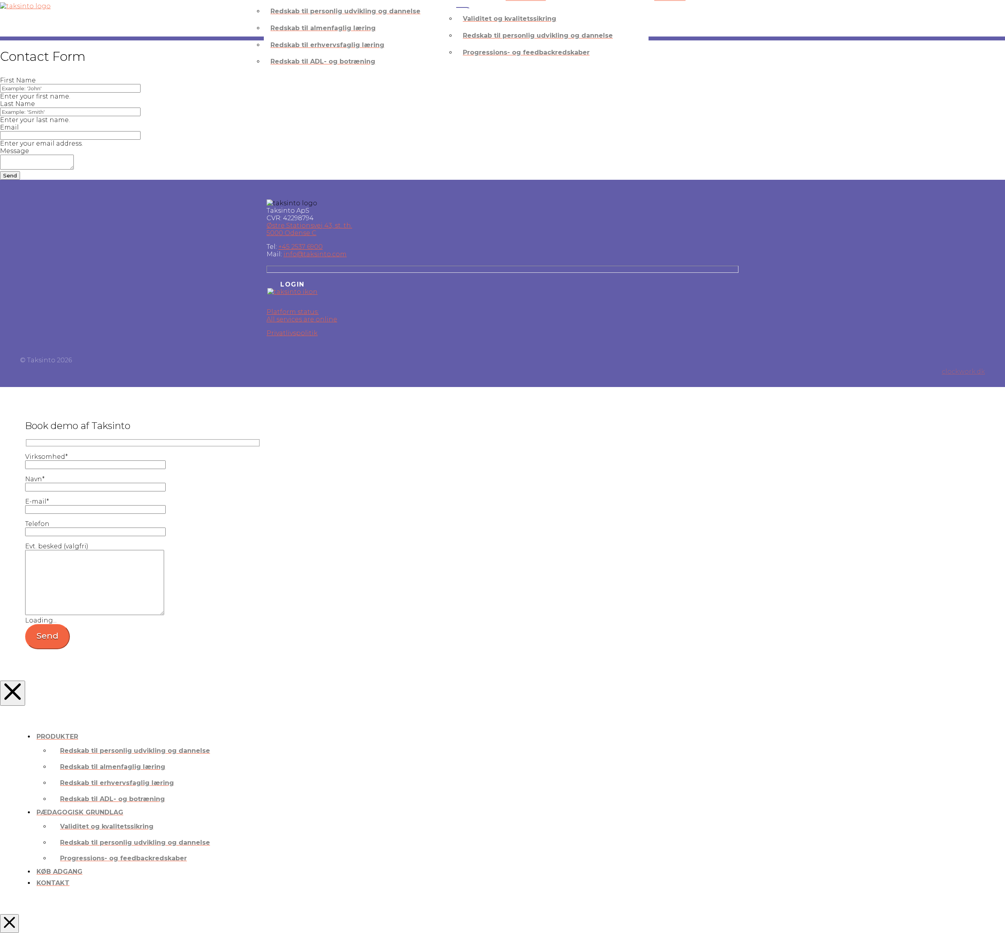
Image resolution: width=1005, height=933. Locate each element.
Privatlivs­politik (292, 333)
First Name (18, 80)
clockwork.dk (963, 371)
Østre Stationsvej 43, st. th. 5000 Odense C (309, 229)
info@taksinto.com (315, 254)
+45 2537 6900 (300, 246)
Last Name (17, 104)
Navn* (35, 479)
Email (9, 127)
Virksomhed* (46, 456)
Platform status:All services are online (302, 315)
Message (14, 151)
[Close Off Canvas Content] (12, 693)
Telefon (37, 524)
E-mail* (37, 501)
